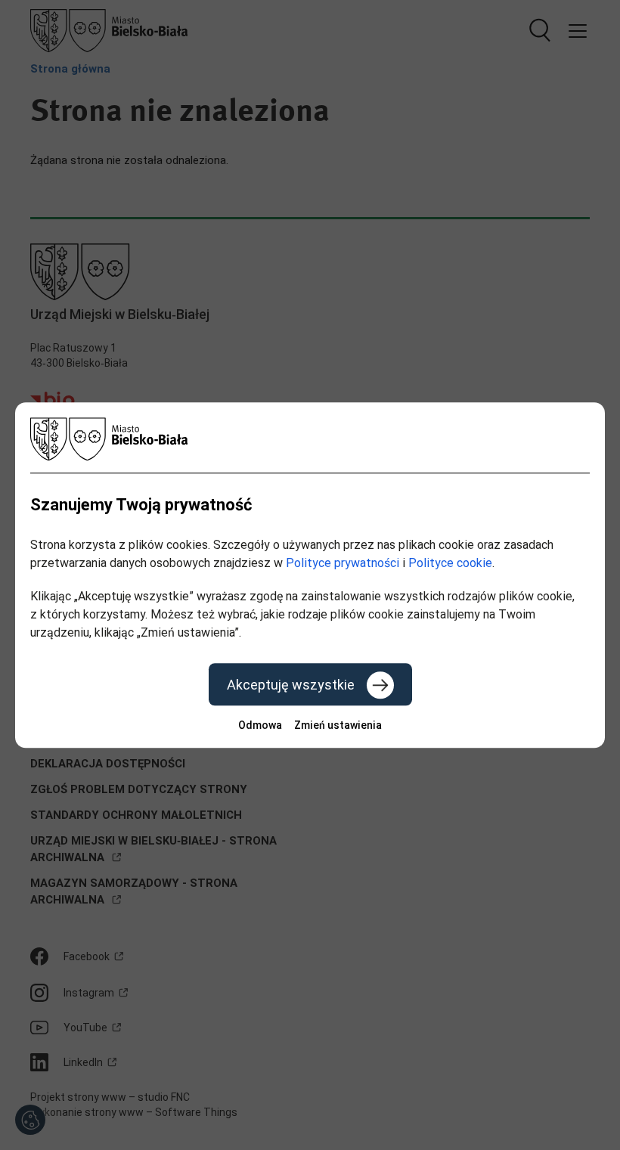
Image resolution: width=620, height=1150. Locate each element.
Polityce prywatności (342, 563)
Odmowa (260, 725)
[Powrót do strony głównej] (310, 438)
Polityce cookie (450, 563)
